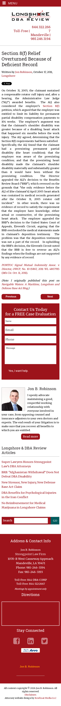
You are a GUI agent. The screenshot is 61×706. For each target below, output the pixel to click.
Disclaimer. (31, 694)
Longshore (8, 75)
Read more (30, 436)
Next (50, 296)
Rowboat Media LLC (45, 698)
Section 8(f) (51, 106)
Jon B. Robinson (30, 666)
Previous (11, 296)
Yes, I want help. (18, 370)
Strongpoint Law (31, 15)
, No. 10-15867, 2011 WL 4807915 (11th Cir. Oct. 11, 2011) (31, 268)
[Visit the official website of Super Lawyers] (28, 674)
